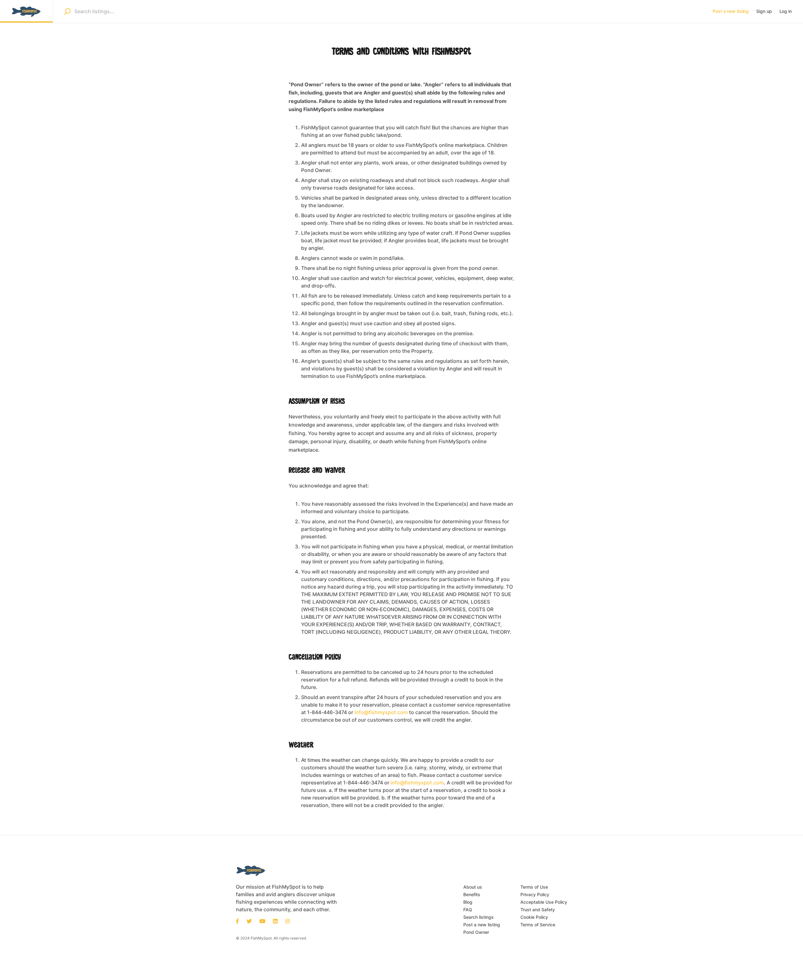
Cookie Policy (534, 917)
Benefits (471, 894)
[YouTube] (262, 920)
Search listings (478, 917)
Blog (467, 902)
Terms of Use (534, 887)
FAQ (467, 909)
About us (472, 887)
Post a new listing (481, 924)
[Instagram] (287, 920)
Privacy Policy (534, 894)
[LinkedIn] (275, 920)
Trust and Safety (537, 909)
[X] (249, 920)
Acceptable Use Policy (543, 902)
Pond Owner (476, 932)
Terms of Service (537, 924)
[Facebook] (239, 920)
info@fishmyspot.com (381, 712)
